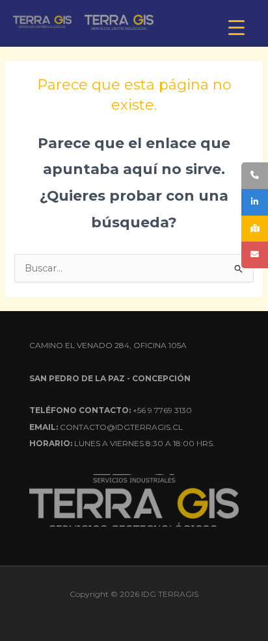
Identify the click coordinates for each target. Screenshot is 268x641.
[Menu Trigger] (236, 27)
